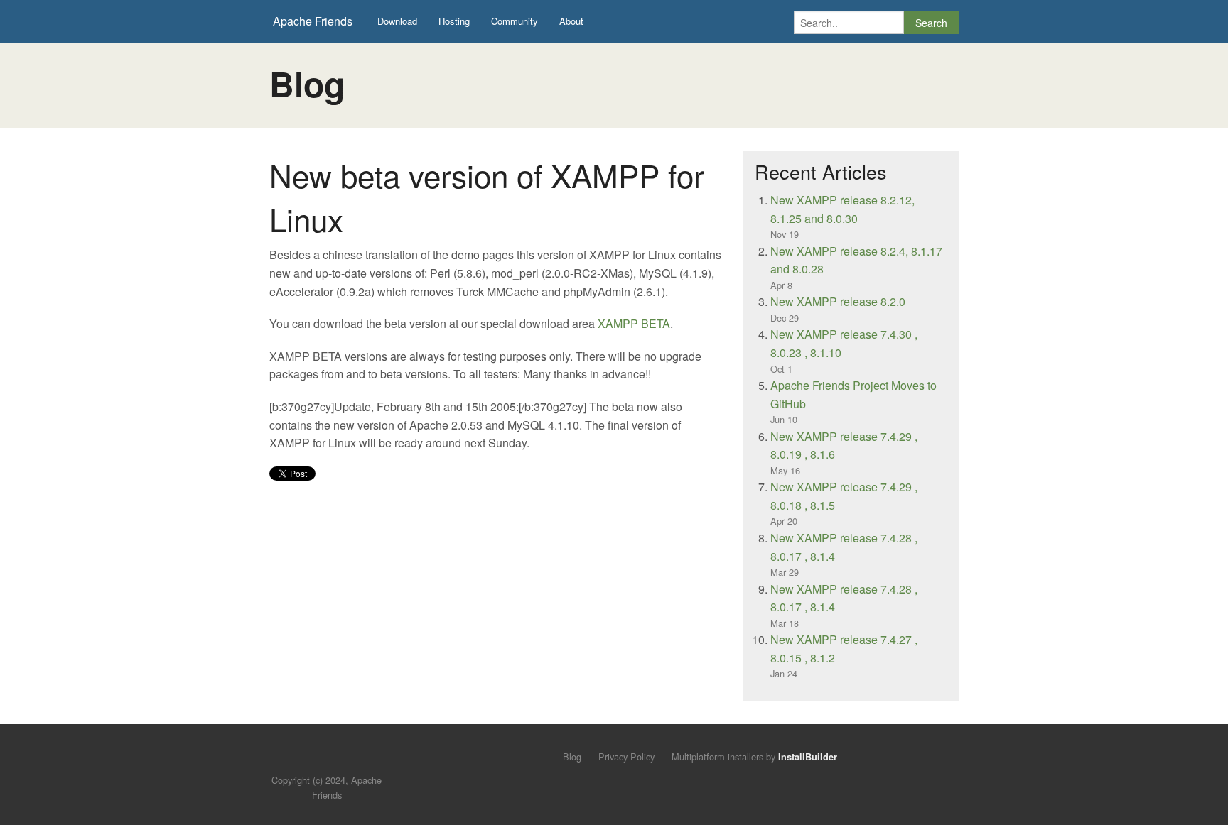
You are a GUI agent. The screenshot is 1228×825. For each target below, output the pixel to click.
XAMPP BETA (634, 323)
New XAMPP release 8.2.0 (837, 301)
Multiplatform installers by (754, 756)
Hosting (454, 21)
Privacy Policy (626, 756)
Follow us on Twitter (313, 758)
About (571, 21)
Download (397, 21)
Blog (572, 756)
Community (514, 21)
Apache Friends (312, 21)
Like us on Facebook (337, 758)
